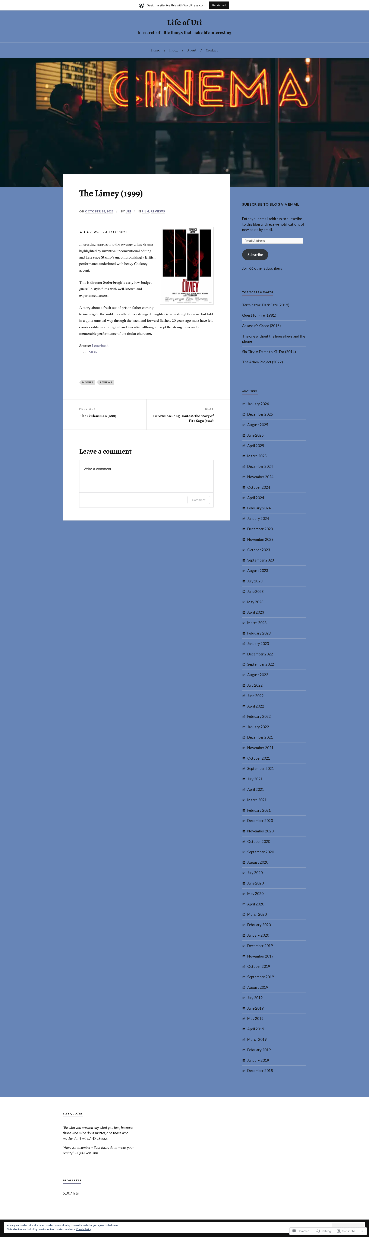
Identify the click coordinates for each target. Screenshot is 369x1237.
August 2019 (257, 987)
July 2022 (255, 685)
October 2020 (258, 841)
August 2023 (257, 570)
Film (145, 211)
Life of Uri (184, 22)
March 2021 (257, 800)
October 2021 (258, 758)
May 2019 (255, 1018)
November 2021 (260, 748)
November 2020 (260, 831)
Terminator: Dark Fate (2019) (265, 305)
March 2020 (257, 914)
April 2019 (255, 1029)
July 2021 (255, 779)
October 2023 (258, 550)
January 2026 (258, 404)
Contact (212, 50)
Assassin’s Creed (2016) (261, 325)
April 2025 (255, 445)
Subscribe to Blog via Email (270, 204)
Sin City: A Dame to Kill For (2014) (269, 351)
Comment (198, 500)
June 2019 (255, 1008)
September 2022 (260, 664)
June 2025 (255, 435)
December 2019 (260, 945)
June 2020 (255, 883)
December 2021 (260, 737)
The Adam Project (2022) (262, 362)
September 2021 (260, 768)
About (191, 50)
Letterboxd (100, 345)
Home (155, 50)
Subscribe (255, 254)
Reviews (158, 211)
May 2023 (255, 602)
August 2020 (257, 862)
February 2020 (259, 925)
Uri (128, 211)
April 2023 (255, 612)
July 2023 (255, 581)
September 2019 (260, 977)
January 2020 (258, 935)
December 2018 (260, 1070)
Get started (219, 5)
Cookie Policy (83, 1229)
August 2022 (257, 675)
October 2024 (258, 487)
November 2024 (260, 477)
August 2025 (257, 425)
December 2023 (260, 529)
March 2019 (257, 1039)
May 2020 (255, 893)
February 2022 (259, 716)
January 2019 (258, 1060)
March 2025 (257, 456)
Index (173, 50)
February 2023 (259, 633)
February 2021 (259, 810)
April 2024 (255, 498)
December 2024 (260, 466)
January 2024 (258, 518)
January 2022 (258, 727)
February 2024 (259, 508)
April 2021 (255, 789)
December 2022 (260, 654)
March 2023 (257, 622)
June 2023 (255, 591)
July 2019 (255, 998)
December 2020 (260, 820)
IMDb (92, 351)
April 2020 (255, 904)
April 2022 (255, 706)
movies (88, 382)
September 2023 (260, 560)
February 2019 (259, 1050)
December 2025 (260, 414)
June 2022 (255, 695)
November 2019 (260, 956)
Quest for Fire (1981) (259, 315)
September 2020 (260, 852)
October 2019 (258, 966)
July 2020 (255, 872)
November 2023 (260, 539)
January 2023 (258, 643)
